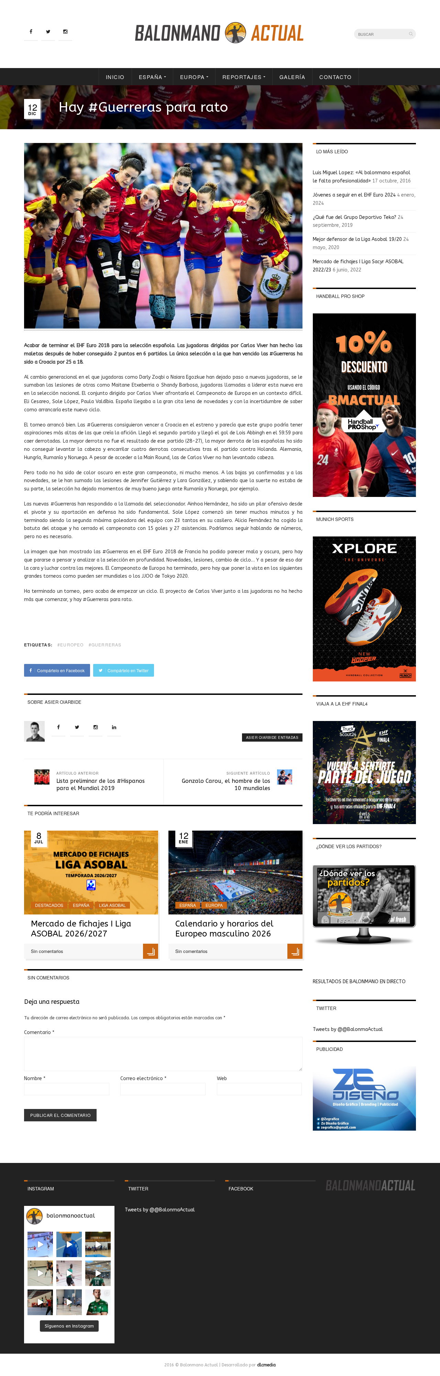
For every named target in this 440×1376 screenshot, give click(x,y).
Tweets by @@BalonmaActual (348, 1029)
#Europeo (70, 644)
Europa (192, 76)
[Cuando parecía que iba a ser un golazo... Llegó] (40, 1273)
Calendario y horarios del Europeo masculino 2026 (224, 929)
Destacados (49, 905)
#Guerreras (105, 644)
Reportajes (242, 76)
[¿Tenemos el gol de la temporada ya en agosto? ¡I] (69, 1244)
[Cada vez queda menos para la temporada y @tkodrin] (40, 1302)
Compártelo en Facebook (60, 670)
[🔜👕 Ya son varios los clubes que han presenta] (98, 1302)
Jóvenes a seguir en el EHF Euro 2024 (354, 195)
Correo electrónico (143, 1078)
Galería (292, 76)
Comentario (39, 1032)
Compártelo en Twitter (127, 670)
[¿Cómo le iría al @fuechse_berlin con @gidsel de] (69, 1302)
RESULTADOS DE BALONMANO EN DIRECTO (359, 982)
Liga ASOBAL (112, 905)
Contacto (335, 76)
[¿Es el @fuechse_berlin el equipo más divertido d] (98, 1273)
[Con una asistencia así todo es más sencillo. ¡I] (98, 1244)
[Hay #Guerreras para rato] (163, 327)
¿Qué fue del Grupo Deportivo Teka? (354, 217)
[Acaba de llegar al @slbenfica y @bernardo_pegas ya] (40, 1244)
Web (222, 1078)
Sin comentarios (47, 951)
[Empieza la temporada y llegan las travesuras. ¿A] (69, 1273)
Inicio (115, 76)
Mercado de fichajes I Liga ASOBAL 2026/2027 (81, 929)
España (151, 76)
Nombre (34, 1078)
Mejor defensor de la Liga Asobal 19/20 (357, 239)
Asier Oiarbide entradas (272, 737)
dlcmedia (266, 1365)
